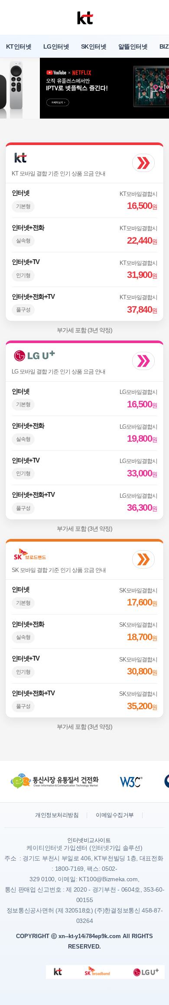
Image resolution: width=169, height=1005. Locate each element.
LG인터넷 (56, 46)
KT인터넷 (18, 46)
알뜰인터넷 (132, 46)
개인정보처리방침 (56, 815)
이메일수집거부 (115, 815)
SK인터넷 (93, 46)
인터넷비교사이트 (88, 840)
